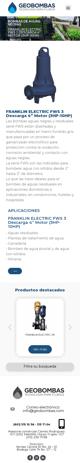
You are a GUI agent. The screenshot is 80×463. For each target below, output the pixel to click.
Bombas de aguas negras (24, 22)
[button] (68, 7)
